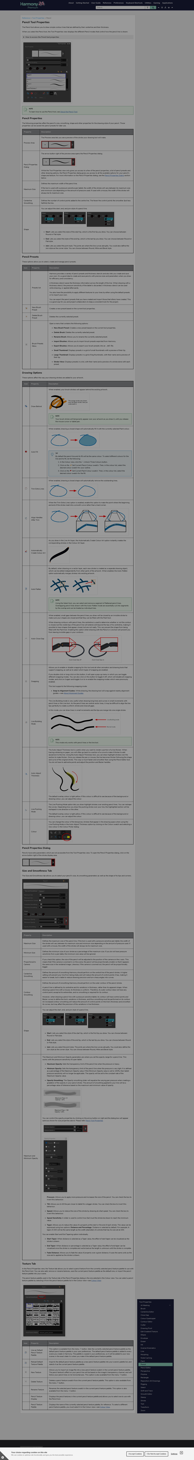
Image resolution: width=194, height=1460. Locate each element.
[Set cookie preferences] (4, 1455)
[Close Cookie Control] (181, 1452)
